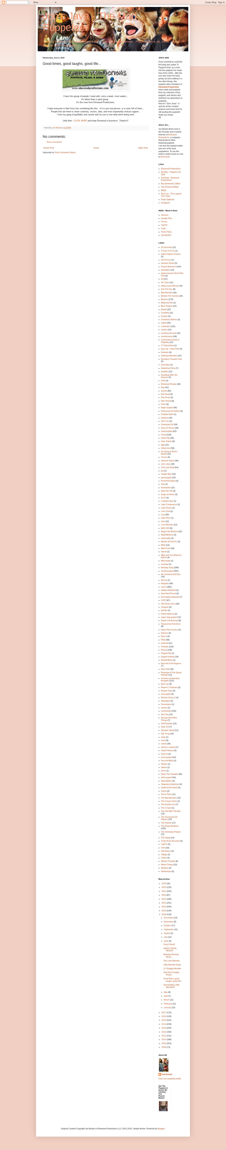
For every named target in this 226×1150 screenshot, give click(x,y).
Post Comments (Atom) (65, 152)
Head (163, 435)
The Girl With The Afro (171, 811)
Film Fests (165, 397)
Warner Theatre (168, 861)
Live (163, 521)
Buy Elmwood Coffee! (170, 183)
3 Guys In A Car (168, 251)
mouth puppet (167, 571)
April (166, 996)
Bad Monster (166, 292)
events (164, 391)
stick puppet (166, 777)
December (169, 918)
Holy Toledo (166, 441)
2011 (164, 1036)
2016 (164, 1016)
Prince (164, 650)
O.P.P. (163, 600)
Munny (164, 580)
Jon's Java (165, 464)
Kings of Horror (168, 494)
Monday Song (167, 567)
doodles (164, 371)
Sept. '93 (165, 727)
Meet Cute (165, 548)
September (169, 929)
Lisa (163, 514)
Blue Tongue (166, 306)
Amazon (164, 215)
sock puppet (166, 757)
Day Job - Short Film (170, 349)
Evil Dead (165, 394)
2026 (164, 883)
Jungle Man (166, 474)
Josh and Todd (167, 467)
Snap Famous (167, 750)
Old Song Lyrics (168, 604)
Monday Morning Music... (171, 955)
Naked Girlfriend (168, 590)
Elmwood (165, 157)
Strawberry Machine (170, 784)
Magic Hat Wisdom (169, 531)
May (166, 992)
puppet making (167, 657)
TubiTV (164, 225)
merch (164, 552)
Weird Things (167, 864)
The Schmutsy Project (171, 832)
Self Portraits (166, 723)
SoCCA (164, 754)
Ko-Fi (163, 498)
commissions (167, 336)
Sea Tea (164, 714)
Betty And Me (167, 303)
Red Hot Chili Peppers (171, 663)
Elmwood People (168, 384)
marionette (166, 538)
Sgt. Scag (165, 733)
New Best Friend (168, 593)
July (166, 937)
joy (162, 471)
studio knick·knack (169, 787)
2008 (164, 1047)
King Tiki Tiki (166, 491)
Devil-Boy (165, 365)
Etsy (163, 387)
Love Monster (167, 525)
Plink (163, 640)
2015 (164, 1020)
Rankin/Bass (166, 660)
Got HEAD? (166, 235)
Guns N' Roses (167, 428)
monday (164, 564)
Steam (164, 767)
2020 (164, 907)
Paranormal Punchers (171, 624)
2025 (164, 887)
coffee (163, 323)
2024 (164, 891)
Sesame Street (167, 730)
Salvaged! (165, 701)
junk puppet (166, 477)
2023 (164, 895)
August (167, 933)
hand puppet (166, 431)
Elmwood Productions (168, 87)
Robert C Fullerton (169, 687)
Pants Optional (167, 199)
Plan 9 (164, 636)
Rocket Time (166, 691)
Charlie (164, 316)
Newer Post (49, 148)
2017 (164, 1012)
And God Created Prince (171, 973)
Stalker (164, 764)
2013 (164, 1028)
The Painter (166, 823)
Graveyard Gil (167, 424)
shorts (163, 744)
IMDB (163, 190)
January (168, 1007)
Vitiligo (164, 854)
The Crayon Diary (169, 801)
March (167, 1000)
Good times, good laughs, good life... (172, 979)
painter (164, 610)
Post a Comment (54, 142)
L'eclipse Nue (167, 501)
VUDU (164, 858)
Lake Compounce (169, 504)
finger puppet (167, 407)
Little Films (166, 518)
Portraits (164, 646)
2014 (164, 1024)
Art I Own (165, 282)
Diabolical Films (168, 368)
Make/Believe (167, 535)
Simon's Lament (168, 747)
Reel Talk (165, 669)
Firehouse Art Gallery (170, 411)
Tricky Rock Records (170, 841)
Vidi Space (166, 851)
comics (164, 330)
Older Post (143, 148)
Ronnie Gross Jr (168, 697)
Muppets (165, 583)
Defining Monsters (169, 355)
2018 (164, 914)
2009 (164, 1043)
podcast (164, 643)
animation (165, 270)
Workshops (166, 871)
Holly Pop (165, 438)
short (163, 740)
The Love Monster (171, 961)
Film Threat (166, 401)
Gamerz (164, 418)
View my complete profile (169, 1079)
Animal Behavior (168, 266)
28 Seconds (166, 247)
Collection (165, 326)
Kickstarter (165, 488)
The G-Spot (166, 808)
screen (164, 708)
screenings (166, 711)
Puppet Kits (166, 653)
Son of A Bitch (167, 760)
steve (163, 771)
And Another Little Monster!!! (171, 986)
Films (163, 404)
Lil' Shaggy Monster (172, 968)
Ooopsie (165, 607)
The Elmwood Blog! (170, 187)
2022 (164, 899)
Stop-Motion (166, 781)
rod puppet (166, 694)
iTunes (164, 222)
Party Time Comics (169, 630)
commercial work (168, 333)
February (168, 1004)
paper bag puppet (169, 617)
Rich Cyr (165, 684)
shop (163, 737)
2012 (164, 1032)
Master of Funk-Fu (169, 541)
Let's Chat (165, 511)
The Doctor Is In (168, 804)
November (169, 922)
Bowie (164, 309)
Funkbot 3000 (167, 414)
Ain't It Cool (166, 260)
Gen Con (165, 421)
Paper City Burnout (169, 620)
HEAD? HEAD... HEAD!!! (170, 949)
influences (165, 448)
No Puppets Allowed (170, 597)
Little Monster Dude (172, 965)
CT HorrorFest (167, 345)
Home (96, 148)
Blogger (161, 1129)
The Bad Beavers (169, 798)
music (163, 587)
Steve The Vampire (169, 774)
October (167, 925)
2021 (164, 903)
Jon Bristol (167, 1074)
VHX (163, 848)
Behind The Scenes (170, 296)
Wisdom (164, 868)
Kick (163, 484)
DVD (163, 380)
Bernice (164, 299)
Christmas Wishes (169, 319)
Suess (164, 791)
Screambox (166, 704)
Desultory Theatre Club (171, 359)
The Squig (165, 838)
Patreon (164, 633)
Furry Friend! (169, 944)
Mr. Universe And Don (171, 574)
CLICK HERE (80, 120)
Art (162, 279)
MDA (163, 545)
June (166, 941)
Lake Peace (166, 508)
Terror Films (166, 232)
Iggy (163, 445)
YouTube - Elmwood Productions (170, 179)
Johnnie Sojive (167, 461)
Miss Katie (165, 561)
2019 (164, 910)
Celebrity (165, 313)
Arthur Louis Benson (170, 286)
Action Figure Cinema (171, 254)
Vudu (163, 228)
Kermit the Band (168, 481)
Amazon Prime (167, 263)
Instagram (165, 203)
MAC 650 (165, 528)
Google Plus (166, 218)
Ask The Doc (166, 289)
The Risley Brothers (170, 826)
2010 (164, 1039)
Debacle (165, 352)
